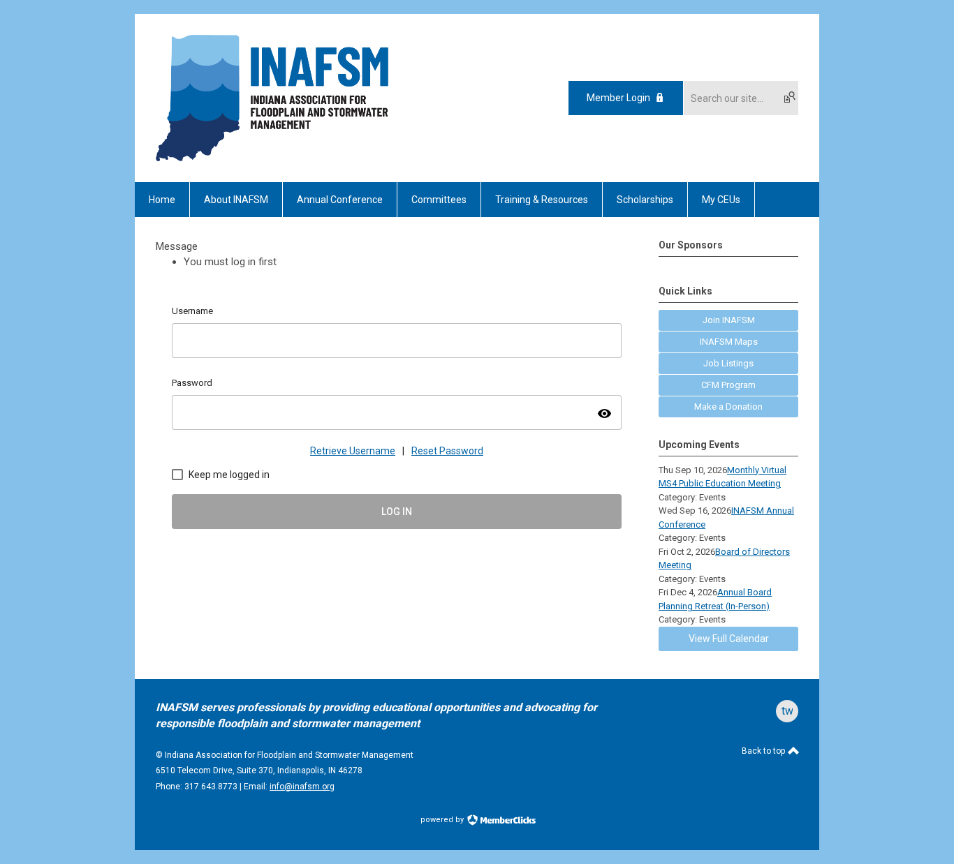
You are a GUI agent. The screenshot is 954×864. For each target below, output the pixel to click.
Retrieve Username (352, 450)
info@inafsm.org (302, 786)
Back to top (764, 751)
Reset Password (447, 450)
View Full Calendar (729, 638)
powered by (443, 819)
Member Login (618, 97)
